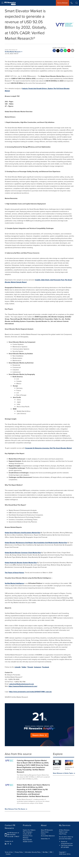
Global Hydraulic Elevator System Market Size (21, 562)
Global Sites (44, 839)
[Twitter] (10, 844)
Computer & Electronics (56, 768)
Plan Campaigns (27, 832)
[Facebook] (8, 844)
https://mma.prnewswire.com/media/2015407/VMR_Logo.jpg (30, 692)
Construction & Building (69, 768)
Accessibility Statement (48, 836)
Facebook (45, 667)
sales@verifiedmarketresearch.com (21, 684)
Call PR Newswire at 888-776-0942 (13, 834)
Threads (30, 667)
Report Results (27, 840)
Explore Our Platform (29, 830)
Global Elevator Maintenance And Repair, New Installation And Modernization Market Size (36, 542)
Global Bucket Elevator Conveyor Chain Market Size (23, 552)
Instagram (37, 667)
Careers (43, 834)
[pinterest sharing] (69, 51)
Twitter (24, 667)
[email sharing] (72, 51)
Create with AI (27, 834)
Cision (64, 854)
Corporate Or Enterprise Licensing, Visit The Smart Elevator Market (48, 448)
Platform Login (63, 832)
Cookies (8, 854)
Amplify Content (27, 842)
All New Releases (64, 830)
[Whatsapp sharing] (65, 51)
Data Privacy (62, 834)
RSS (51, 852)
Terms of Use (9, 852)
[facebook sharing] (54, 51)
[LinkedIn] (6, 844)
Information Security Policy (33, 852)
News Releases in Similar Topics (63, 773)
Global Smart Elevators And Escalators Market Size (22, 533)
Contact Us (8, 841)
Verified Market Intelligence (14, 583)
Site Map (45, 852)
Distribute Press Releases (27, 837)
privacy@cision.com (67, 843)
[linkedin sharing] (61, 51)
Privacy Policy (19, 852)
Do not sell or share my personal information (66, 838)
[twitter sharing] (58, 51)
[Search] (76, 3)
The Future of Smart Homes (14, 572)
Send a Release (62, 3)
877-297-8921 (65, 847)
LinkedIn (18, 667)
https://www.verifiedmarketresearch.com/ (23, 686)
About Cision (45, 832)
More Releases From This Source (15, 809)
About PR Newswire (47, 830)
